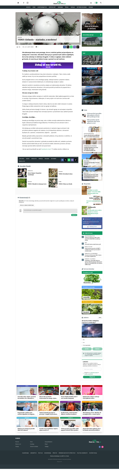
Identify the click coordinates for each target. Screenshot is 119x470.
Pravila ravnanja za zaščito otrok (59, 456)
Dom (34, 7)
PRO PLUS (40, 453)
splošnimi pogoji (94, 372)
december (53, 158)
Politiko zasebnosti (88, 374)
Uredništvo (33, 453)
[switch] (96, 3)
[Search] (101, 3)
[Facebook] (23, 3)
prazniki (47, 158)
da (83, 339)
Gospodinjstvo (42, 7)
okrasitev (34, 158)
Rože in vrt (52, 7)
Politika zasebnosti (82, 453)
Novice (28, 7)
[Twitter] (68, 47)
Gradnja (60, 7)
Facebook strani (46, 149)
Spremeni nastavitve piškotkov (67, 453)
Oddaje (91, 7)
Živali (66, 7)
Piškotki (55, 453)
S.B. (19, 47)
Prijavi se (74, 215)
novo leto (22, 161)
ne (83, 342)
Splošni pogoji (93, 453)
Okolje (73, 7)
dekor (27, 158)
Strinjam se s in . (91, 373)
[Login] (91, 3)
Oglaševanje (25, 453)
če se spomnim (86, 345)
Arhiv (100, 317)
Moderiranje (47, 453)
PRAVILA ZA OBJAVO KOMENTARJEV (27, 205)
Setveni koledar (81, 7)
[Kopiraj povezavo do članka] (77, 47)
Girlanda (21, 158)
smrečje (41, 158)
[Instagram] (27, 3)
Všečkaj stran (93, 226)
